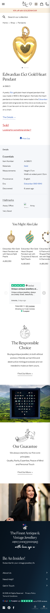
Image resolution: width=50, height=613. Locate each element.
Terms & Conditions (10, 596)
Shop (13, 22)
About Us (7, 572)
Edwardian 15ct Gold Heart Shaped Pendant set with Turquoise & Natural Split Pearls (29, 253)
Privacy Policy (30, 593)
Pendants (22, 22)
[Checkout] (41, 4)
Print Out (26, 138)
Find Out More (24, 373)
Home (5, 22)
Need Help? (8, 579)
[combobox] (25, 17)
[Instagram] (4, 608)
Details (6, 149)
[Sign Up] (30, 4)
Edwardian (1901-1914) (33, 183)
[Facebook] (13, 608)
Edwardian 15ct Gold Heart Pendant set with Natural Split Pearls (11, 252)
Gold (26, 165)
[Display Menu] (3, 4)
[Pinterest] (9, 608)
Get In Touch (8, 585)
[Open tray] (36, 4)
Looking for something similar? (17, 129)
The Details (8, 117)
